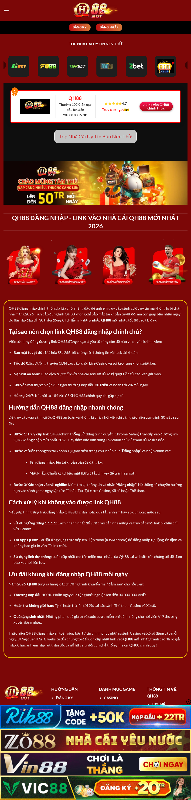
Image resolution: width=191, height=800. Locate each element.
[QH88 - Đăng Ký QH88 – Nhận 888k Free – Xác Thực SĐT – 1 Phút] (95, 10)
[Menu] (6, 10)
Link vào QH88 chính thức (157, 106)
